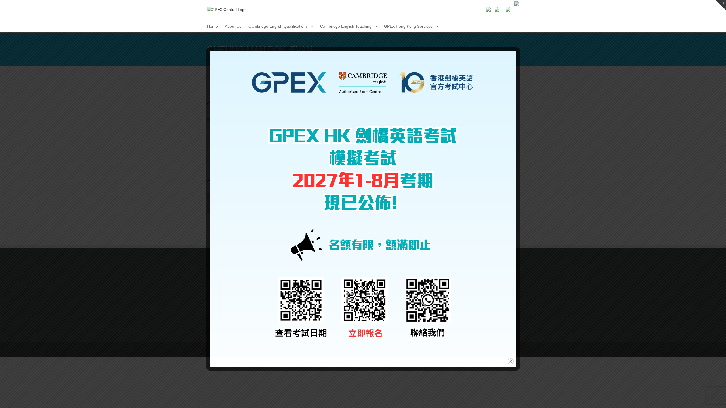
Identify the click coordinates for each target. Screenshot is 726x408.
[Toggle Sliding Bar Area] (721, 5)
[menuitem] (212, 26)
